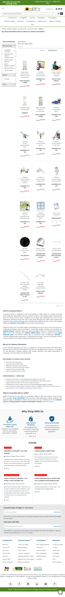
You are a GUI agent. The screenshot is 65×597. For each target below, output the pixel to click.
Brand (5, 75)
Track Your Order (23, 544)
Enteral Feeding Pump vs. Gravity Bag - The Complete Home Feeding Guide (47, 488)
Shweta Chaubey (10, 456)
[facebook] (19, 584)
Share (7, 468)
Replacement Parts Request (26, 559)
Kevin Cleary (39, 454)
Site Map (5, 556)
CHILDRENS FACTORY (8, 51)
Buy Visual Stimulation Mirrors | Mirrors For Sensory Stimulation (23, 32)
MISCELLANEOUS (9, 68)
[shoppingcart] (61, 9)
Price (4, 84)
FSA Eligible (56, 553)
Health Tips (56, 550)
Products (22, 42)
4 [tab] (35, 436)
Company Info (7, 540)
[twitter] (10, 584)
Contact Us (49, 9)
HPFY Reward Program (42, 544)
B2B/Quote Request (24, 562)
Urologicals (23, 18)
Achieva (7, 79)
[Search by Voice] (58, 14)
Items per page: (23, 44)
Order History (22, 550)
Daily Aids (20, 21)
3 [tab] (33, 436)
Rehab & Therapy (55, 21)
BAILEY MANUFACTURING (9, 65)
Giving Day (39, 547)
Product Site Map (8, 562)
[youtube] (46, 584)
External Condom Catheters (11, 475)
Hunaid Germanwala (42, 484)
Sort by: (42, 50)
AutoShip (39, 559)
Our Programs (41, 540)
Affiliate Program (41, 556)
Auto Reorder (7, 447)
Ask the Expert (57, 562)
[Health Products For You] (32, 8)
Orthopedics (52, 18)
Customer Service (24, 540)
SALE (32, 25)
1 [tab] (30, 436)
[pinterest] (54, 584)
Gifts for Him (38, 447)
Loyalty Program (41, 550)
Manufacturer (7, 46)
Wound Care (13, 18)
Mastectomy (42, 21)
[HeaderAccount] (56, 9)
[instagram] (28, 584)
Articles (55, 547)
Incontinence (30, 21)
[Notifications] (59, 9)
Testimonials (6, 553)
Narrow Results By (9, 42)
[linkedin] (37, 584)
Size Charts (56, 556)
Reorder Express (22, 547)
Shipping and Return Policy (26, 556)
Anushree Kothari (10, 484)
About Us (5, 544)
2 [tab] (31, 436)
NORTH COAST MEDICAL (9, 61)
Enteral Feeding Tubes (40, 475)
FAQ (54, 559)
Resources (56, 540)
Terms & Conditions (24, 553)
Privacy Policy (6, 559)
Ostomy (32, 18)
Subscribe (57, 512)
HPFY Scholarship (41, 553)
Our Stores (6, 550)
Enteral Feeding (9, 21)
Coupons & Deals (58, 544)
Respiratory (41, 18)
